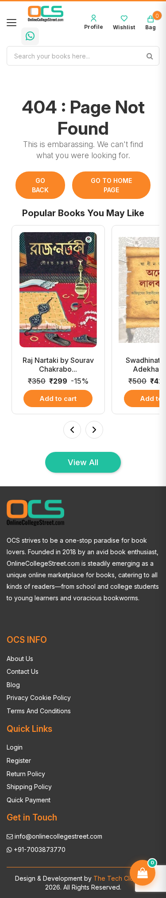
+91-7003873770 (39, 849)
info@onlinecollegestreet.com (57, 836)
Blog (13, 684)
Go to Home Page (111, 185)
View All (83, 462)
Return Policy (26, 773)
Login (15, 747)
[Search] (149, 56)
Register (19, 760)
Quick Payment (28, 800)
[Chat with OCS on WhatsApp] (30, 36)
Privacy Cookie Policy (39, 697)
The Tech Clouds (118, 878)
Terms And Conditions (39, 711)
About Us (20, 658)
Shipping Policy (29, 786)
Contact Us (23, 671)
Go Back (40, 185)
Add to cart (58, 398)
